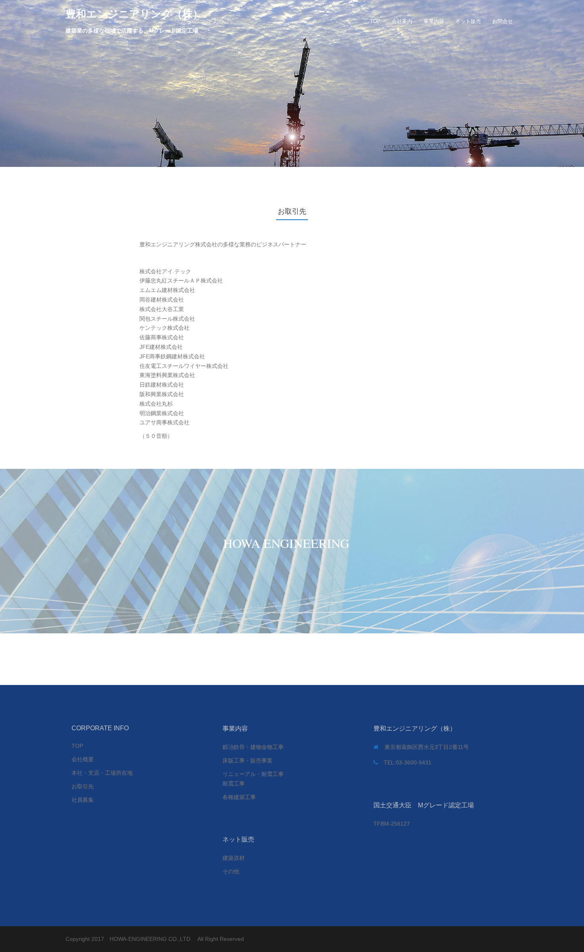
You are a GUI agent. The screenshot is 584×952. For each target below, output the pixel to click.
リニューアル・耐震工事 (253, 774)
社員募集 (83, 800)
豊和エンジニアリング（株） (134, 14)
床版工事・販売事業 (247, 760)
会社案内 (402, 21)
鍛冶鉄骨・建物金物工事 (253, 747)
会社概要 (83, 759)
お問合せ (502, 21)
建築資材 (233, 858)
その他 (230, 871)
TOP (375, 21)
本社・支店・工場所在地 (102, 773)
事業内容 (433, 21)
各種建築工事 (239, 797)
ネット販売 (468, 21)
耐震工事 (233, 783)
